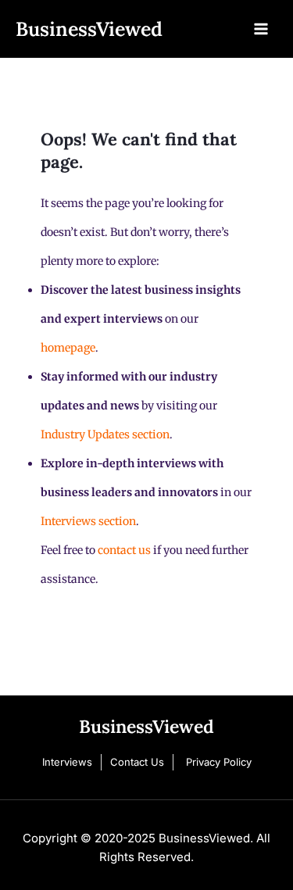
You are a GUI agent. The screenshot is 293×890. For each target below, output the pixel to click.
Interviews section (88, 521)
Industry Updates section (105, 434)
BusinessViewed (89, 28)
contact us (124, 550)
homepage (68, 348)
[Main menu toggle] (261, 29)
